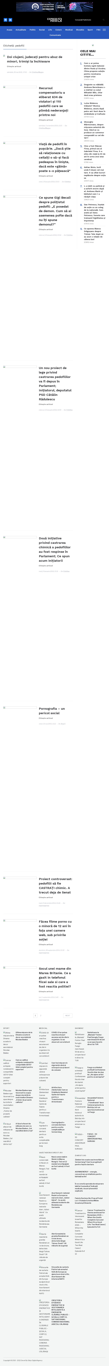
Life (50, 30)
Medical (69, 30)
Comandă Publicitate (83, 20)
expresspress (44, 906)
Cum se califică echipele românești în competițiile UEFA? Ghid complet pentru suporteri (25, 1065)
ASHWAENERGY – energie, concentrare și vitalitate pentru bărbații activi (88, 1174)
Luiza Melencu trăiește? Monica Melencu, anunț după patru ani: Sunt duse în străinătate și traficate (94, 108)
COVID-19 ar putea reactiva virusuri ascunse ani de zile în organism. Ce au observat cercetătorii (61, 1037)
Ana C (63, 724)
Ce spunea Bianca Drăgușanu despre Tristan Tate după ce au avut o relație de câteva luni (93, 233)
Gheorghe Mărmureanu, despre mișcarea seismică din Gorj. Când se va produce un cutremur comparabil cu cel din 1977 (94, 130)
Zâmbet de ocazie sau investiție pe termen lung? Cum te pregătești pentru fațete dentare (89, 1162)
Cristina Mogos (38, 72)
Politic (33, 30)
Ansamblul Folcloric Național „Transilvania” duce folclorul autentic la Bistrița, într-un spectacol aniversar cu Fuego (95, 1105)
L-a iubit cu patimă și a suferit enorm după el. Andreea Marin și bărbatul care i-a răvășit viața (94, 191)
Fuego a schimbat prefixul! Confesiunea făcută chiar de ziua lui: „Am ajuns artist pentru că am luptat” (96, 1072)
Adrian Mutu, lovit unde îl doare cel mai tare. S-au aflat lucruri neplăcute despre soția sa (95, 172)
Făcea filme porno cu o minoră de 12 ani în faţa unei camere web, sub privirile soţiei (55, 930)
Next (67, 1015)
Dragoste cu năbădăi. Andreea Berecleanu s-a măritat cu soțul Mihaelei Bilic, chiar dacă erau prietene (95, 89)
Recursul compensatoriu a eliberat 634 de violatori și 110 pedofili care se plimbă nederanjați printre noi (53, 101)
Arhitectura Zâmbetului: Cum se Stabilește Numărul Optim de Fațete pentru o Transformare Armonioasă (60, 1094)
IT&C (98, 30)
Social (42, 30)
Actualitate (21, 30)
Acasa (9, 30)
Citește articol (14, 66)
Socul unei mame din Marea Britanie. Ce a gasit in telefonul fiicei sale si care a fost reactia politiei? (55, 977)
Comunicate (55, 35)
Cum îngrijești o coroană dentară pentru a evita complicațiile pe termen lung (59, 1127)
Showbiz (80, 30)
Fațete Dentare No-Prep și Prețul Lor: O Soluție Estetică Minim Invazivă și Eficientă (89, 1200)
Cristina (68, 182)
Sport (90, 30)
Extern (58, 30)
